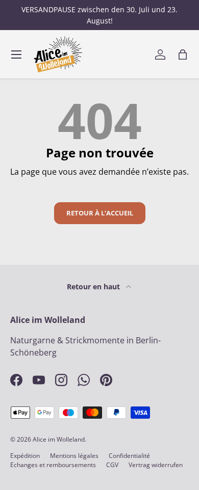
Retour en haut (94, 286)
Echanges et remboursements (53, 464)
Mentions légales (74, 455)
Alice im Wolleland (59, 439)
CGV (112, 464)
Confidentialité (129, 455)
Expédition (25, 455)
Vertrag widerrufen (156, 464)
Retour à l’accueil (99, 212)
